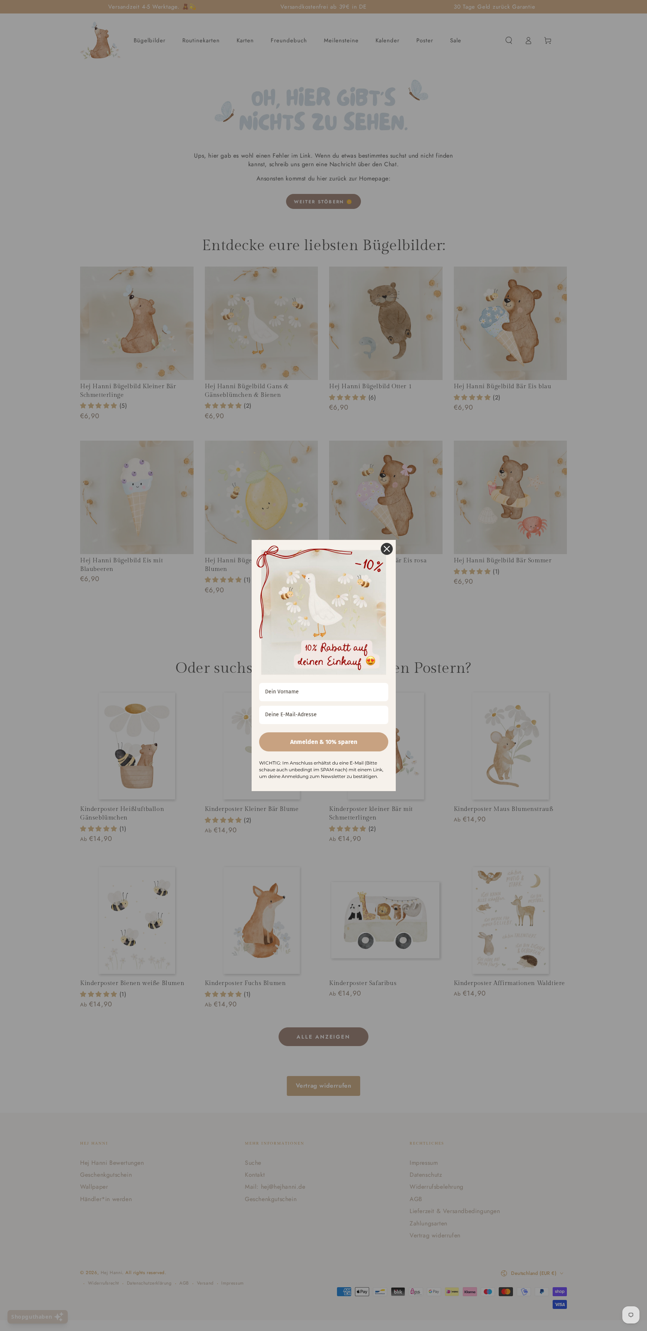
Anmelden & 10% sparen (323, 741)
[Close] (387, 549)
